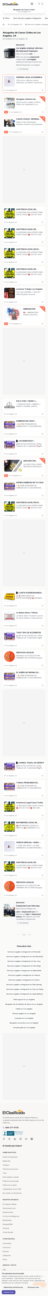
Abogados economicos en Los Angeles (24, 1023)
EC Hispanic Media (9, 1204)
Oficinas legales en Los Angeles (24, 1013)
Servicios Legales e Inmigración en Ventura (24, 975)
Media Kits (6, 1161)
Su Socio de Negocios (11, 1216)
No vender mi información (12, 1193)
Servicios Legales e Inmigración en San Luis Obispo (24, 989)
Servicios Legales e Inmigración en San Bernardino (24, 956)
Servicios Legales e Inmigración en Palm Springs (24, 984)
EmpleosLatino (8, 1212)
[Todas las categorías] (31, 3)
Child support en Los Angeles (24, 999)
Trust (4, 1173)
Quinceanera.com (9, 1208)
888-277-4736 (12, 1127)
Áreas (5, 1259)
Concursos (7, 1247)
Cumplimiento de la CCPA (12, 1189)
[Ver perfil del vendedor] (6, 78)
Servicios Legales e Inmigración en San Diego (24, 966)
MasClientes (7, 1220)
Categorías (7, 1255)
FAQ (4, 1270)
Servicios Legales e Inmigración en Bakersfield (24, 970)
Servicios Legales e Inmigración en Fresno (24, 980)
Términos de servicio (10, 1169)
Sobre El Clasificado (10, 1157)
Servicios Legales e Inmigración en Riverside (24, 952)
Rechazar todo (33, 1287)
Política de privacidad (11, 1181)
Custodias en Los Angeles (24, 1018)
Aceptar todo (9, 1292)
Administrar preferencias (13, 1287)
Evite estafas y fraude (11, 1177)
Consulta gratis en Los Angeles (24, 1027)
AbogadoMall (8, 1224)
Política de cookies (10, 1185)
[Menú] (40, 3)
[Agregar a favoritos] (42, 90)
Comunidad (7, 1243)
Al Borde (6, 1228)
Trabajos (6, 1165)
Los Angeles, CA (16, 24)
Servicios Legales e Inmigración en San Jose (24, 961)
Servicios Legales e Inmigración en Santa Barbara (24, 994)
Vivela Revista (8, 1232)
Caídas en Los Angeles (24, 1009)
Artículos (6, 1251)
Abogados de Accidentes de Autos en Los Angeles (24, 1004)
